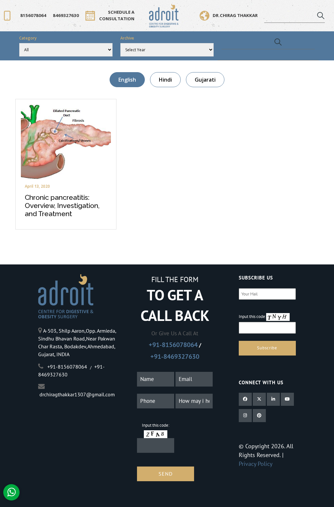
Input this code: (155, 425)
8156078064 (33, 15)
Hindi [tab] (165, 79)
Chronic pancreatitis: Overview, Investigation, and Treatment (62, 205)
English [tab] (127, 79)
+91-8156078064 (173, 345)
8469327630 (66, 15)
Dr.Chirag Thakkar (235, 15)
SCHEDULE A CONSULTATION (116, 15)
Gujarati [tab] (205, 79)
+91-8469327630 (174, 356)
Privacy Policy (255, 463)
